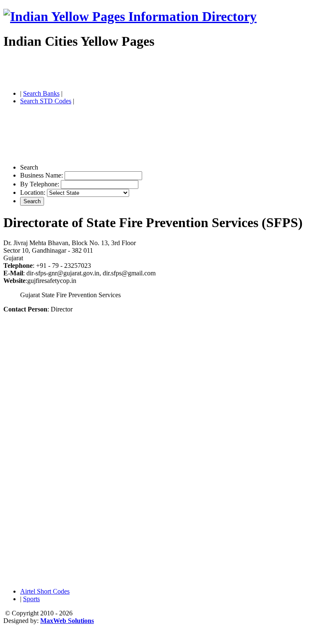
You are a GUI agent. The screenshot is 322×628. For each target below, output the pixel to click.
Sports (31, 598)
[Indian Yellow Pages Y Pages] (130, 16)
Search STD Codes (45, 101)
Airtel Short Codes (45, 591)
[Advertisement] (101, 70)
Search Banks (41, 93)
